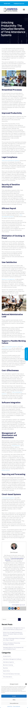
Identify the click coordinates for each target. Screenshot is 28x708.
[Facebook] (12, 608)
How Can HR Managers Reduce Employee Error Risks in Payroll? (14, 639)
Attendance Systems (8, 662)
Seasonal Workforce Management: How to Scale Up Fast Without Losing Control (14, 628)
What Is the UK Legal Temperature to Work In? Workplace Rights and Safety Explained (13, 634)
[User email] (18, 608)
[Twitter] (15, 608)
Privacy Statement (16, 706)
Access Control (7, 656)
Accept (14, 696)
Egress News (6, 671)
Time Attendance (7, 676)
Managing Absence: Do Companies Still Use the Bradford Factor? (13, 648)
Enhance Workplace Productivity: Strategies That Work (11, 643)
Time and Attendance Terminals (11, 673)
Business (5, 668)
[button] (26, 684)
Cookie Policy (9, 706)
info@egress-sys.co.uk (19, 3)
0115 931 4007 (7, 3)
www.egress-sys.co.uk (18, 605)
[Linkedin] (9, 608)
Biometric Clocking (8, 665)
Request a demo (26, 354)
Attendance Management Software (12, 659)
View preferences (14, 703)
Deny (14, 699)
